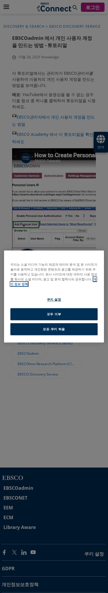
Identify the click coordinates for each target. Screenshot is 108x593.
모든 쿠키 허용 (54, 329)
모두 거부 (54, 314)
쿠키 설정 (54, 299)
